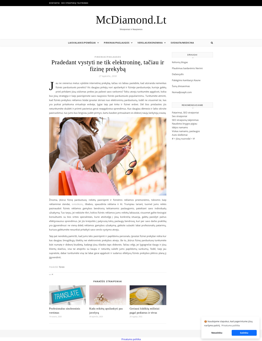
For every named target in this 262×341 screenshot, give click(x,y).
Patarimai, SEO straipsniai (185, 112)
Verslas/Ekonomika (150, 42)
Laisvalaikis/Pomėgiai (82, 42)
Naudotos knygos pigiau (184, 123)
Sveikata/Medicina (182, 42)
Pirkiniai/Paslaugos (116, 42)
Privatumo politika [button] (231, 325)
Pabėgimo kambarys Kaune (186, 80)
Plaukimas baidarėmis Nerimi (187, 68)
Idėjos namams (180, 127)
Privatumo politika (131, 339)
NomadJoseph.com (182, 92)
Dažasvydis (178, 74)
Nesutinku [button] (216, 332)
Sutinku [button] (244, 332)
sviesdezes (77, 204)
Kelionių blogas (180, 62)
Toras (62, 266)
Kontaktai (54, 3)
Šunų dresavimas (181, 86)
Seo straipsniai (179, 116)
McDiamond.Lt (131, 19)
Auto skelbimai (180, 134)
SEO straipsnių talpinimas (74, 3)
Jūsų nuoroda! (183, 138)
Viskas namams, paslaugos (186, 131)
